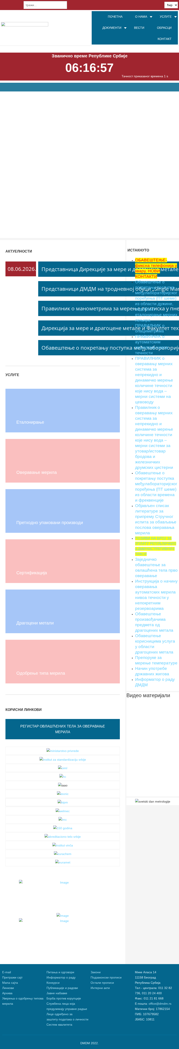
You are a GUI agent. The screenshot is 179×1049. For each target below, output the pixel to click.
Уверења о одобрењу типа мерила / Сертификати (61, 164)
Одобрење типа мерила (40, 673)
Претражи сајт (12, 977)
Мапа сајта (10, 982)
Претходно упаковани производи (49, 522)
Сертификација (31, 572)
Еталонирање (30, 422)
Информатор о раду (61, 977)
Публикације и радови (62, 988)
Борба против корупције (64, 998)
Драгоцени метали (35, 623)
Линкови (8, 988)
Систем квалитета (59, 1024)
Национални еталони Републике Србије (51, 136)
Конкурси (53, 982)
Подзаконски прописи (106, 977)
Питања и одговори (60, 972)
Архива (7, 993)
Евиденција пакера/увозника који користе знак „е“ (61, 221)
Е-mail (6, 972)
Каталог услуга (48, 190)
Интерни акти (100, 988)
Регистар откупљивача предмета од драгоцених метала (67, 107)
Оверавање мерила (36, 472)
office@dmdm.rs (160, 1003)
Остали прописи (102, 982)
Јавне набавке (56, 993)
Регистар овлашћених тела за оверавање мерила (62, 729)
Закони (96, 972)
